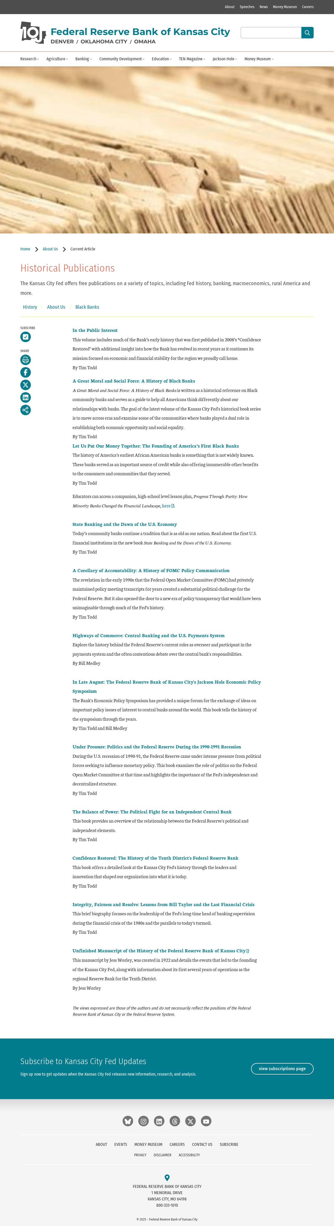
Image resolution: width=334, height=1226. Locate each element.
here (168, 505)
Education (160, 58)
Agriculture (55, 58)
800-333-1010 (167, 1205)
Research (28, 58)
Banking (82, 58)
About (230, 7)
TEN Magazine (190, 58)
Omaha (145, 41)
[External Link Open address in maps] (167, 1178)
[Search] (307, 32)
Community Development (120, 58)
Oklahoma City (104, 41)
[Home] (33, 32)
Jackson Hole (223, 58)
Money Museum (285, 7)
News (264, 7)
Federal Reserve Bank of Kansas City (140, 31)
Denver (62, 41)
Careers (308, 7)
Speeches (247, 7)
